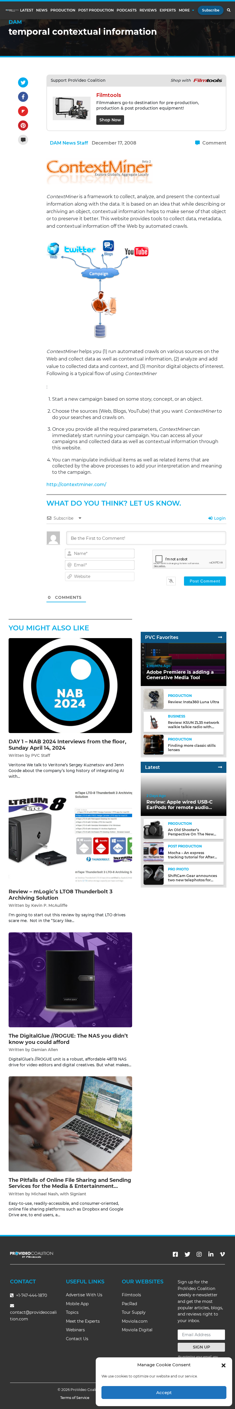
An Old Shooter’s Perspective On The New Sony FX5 (191, 834)
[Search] (228, 10)
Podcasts (127, 10)
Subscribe (210, 10)
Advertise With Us (84, 1294)
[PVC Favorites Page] (220, 637)
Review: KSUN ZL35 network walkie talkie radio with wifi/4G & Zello (193, 726)
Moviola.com (135, 1321)
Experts (168, 10)
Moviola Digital (137, 1329)
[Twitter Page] (187, 1254)
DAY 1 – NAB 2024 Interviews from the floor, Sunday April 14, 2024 (67, 744)
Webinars (75, 1329)
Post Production (96, 10)
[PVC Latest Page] (220, 767)
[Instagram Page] (199, 1254)
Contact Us (77, 1338)
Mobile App (77, 1303)
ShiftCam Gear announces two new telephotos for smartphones (192, 880)
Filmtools (131, 1294)
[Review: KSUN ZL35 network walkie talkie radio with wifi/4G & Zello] (154, 721)
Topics (72, 1312)
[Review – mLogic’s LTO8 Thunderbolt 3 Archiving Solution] (70, 835)
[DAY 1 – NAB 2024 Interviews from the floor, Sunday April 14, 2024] (70, 685)
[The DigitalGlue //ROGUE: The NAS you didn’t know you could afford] (70, 979)
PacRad (129, 1303)
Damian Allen (44, 1049)
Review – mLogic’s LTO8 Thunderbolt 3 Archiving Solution (61, 894)
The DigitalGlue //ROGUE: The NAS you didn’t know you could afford (68, 1039)
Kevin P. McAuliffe (49, 905)
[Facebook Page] (175, 1254)
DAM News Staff (69, 143)
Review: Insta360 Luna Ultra (193, 702)
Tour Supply (134, 1312)
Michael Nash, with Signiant (58, 1194)
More (184, 10)
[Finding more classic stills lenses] (154, 744)
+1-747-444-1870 (31, 1295)
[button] (223, 1365)
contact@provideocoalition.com (33, 1316)
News (42, 10)
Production (62, 10)
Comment (213, 143)
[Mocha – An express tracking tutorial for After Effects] (154, 851)
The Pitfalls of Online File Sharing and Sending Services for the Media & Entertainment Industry (70, 1186)
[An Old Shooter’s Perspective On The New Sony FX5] (154, 829)
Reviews (148, 10)
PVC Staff (40, 755)
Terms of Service (74, 1398)
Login (219, 518)
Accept (164, 1392)
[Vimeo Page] (222, 1254)
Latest (26, 10)
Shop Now (110, 119)
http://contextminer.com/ (76, 484)
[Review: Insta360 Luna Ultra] (154, 699)
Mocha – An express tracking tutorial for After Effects (191, 857)
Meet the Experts (83, 1321)
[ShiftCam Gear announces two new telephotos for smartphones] (154, 874)
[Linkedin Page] (211, 1254)
